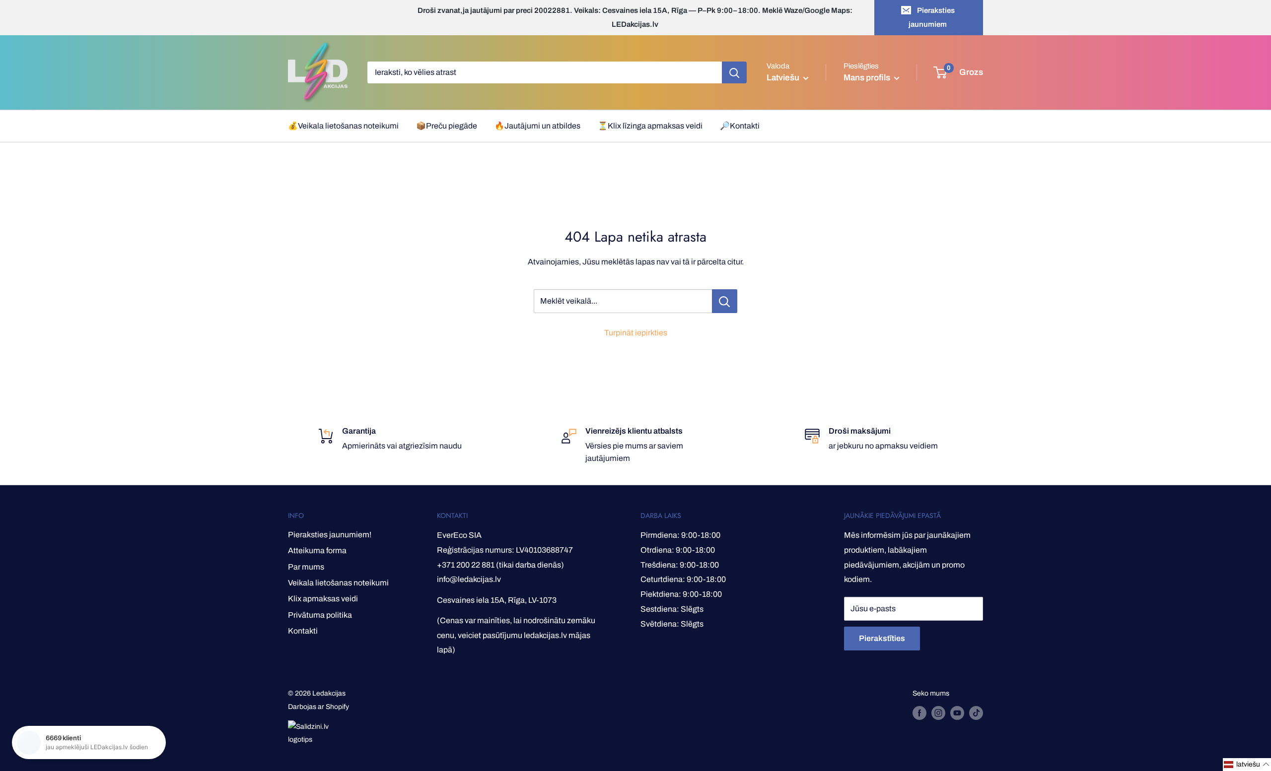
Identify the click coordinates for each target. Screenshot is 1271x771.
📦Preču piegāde (446, 126)
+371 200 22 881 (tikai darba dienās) (500, 565)
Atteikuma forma (317, 550)
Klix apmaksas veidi (323, 598)
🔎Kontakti (740, 126)
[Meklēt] (734, 72)
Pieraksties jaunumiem (932, 17)
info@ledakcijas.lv (469, 579)
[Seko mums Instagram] (938, 713)
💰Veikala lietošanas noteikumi (343, 126)
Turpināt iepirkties (635, 332)
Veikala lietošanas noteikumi (338, 582)
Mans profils (868, 77)
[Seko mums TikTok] (976, 713)
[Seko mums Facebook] (919, 713)
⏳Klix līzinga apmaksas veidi (650, 126)
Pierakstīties (882, 638)
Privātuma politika (320, 615)
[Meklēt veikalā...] (724, 301)
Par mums (306, 567)
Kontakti (303, 631)
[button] (1247, 764)
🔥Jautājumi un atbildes (537, 126)
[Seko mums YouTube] (957, 713)
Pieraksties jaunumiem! (329, 534)
